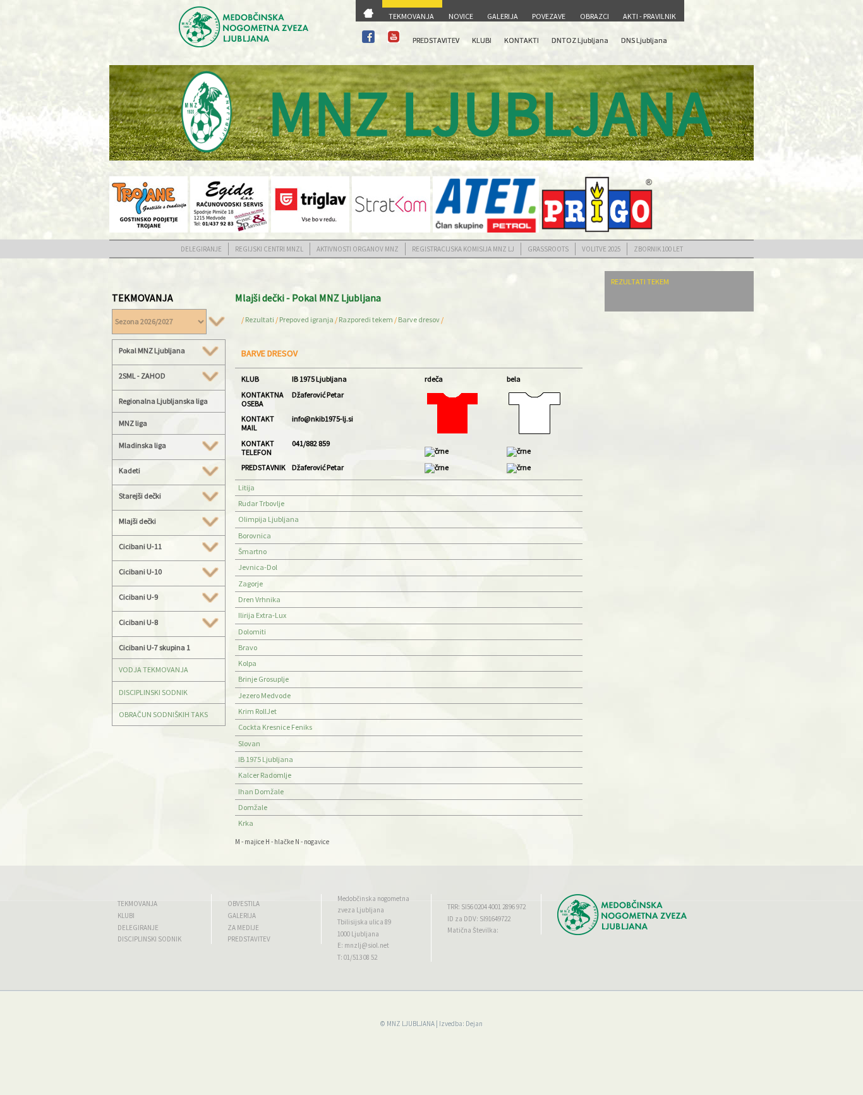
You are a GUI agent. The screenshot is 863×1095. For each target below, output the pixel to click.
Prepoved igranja (307, 319)
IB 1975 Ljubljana (265, 759)
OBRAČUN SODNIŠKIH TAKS (163, 714)
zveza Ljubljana (360, 909)
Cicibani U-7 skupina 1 (154, 647)
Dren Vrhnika (259, 599)
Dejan (474, 1023)
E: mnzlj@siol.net (363, 945)
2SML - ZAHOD (142, 376)
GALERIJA (502, 16)
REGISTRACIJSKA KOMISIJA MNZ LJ (463, 249)
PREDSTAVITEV (436, 40)
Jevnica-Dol (257, 567)
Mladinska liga (142, 445)
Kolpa (247, 663)
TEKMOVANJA (411, 16)
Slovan (249, 743)
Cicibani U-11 (140, 546)
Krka (245, 823)
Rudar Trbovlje (261, 503)
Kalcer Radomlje (264, 775)
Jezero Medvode (264, 695)
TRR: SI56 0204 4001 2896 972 (486, 906)
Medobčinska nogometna (373, 898)
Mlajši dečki (137, 521)
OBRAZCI (594, 16)
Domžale (252, 807)
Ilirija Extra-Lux (262, 615)
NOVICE (461, 16)
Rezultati (259, 319)
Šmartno (252, 551)
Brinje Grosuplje (263, 679)
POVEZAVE (548, 16)
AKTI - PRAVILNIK (649, 16)
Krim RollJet (257, 711)
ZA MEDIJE (243, 927)
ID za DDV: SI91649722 (478, 918)
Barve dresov (419, 319)
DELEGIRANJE (201, 249)
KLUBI (482, 40)
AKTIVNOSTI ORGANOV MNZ (358, 249)
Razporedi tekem (366, 319)
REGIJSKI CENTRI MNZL (269, 249)
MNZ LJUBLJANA (411, 1023)
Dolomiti (252, 631)
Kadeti (129, 470)
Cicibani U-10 (140, 571)
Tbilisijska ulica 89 (364, 921)
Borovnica (254, 535)
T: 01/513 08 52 (357, 957)
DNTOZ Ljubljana (580, 40)
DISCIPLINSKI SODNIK (153, 692)
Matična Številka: (472, 930)
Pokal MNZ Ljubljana (152, 350)
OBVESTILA (243, 903)
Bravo (247, 647)
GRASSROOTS (548, 249)
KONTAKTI (521, 40)
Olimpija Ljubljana (268, 519)
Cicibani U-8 (138, 622)
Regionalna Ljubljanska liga (163, 401)
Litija (246, 487)
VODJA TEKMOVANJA (153, 669)
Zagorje (250, 583)
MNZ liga (133, 423)
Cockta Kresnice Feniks (275, 727)
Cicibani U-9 (138, 597)
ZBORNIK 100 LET (658, 249)
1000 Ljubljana (358, 933)
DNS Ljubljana (644, 40)
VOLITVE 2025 (601, 249)
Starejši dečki (140, 496)
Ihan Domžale (261, 791)
